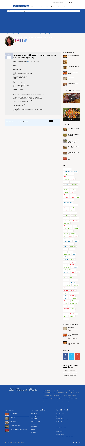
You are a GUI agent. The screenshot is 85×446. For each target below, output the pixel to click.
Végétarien (72, 316)
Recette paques (34, 426)
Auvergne (73, 194)
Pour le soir (73, 287)
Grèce (65, 249)
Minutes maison (59, 431)
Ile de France (67, 254)
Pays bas (66, 282)
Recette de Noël (34, 413)
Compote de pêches (14, 421)
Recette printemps (34, 427)
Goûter (65, 246)
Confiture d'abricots (14, 413)
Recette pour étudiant (35, 415)
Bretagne (66, 207)
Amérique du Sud (75, 181)
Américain (66, 181)
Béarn (72, 197)
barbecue (46, 6)
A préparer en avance (68, 174)
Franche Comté (67, 241)
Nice (73, 272)
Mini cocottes (72, 269)
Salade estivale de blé (73, 128)
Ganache (71, 243)
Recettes (33, 6)
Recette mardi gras (34, 424)
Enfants (70, 231)
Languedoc (71, 256)
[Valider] (79, 370)
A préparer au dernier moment (70, 171)
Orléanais (74, 274)
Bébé (78, 197)
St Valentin (66, 308)
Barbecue (66, 197)
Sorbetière (71, 305)
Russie (65, 298)
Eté (65, 236)
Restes (65, 295)
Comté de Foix (67, 220)
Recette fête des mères (35, 421)
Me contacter (59, 421)
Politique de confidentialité (62, 419)
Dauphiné (76, 228)
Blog (51, 6)
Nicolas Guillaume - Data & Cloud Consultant (65, 436)
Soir (65, 305)
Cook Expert (66, 223)
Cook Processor (67, 225)
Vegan (65, 316)
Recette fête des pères (35, 419)
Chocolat (74, 215)
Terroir (72, 311)
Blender (71, 199)
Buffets (72, 210)
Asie (72, 192)
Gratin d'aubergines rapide (73, 84)
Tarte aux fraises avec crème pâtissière (18, 429)
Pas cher (66, 280)
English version (70, 6)
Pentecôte (73, 282)
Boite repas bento (68, 202)
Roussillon (72, 295)
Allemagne (66, 179)
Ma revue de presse (60, 416)
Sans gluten (66, 300)
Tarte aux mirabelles (73, 55)
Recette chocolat (34, 418)
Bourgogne (74, 205)
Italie (65, 256)
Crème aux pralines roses (73, 158)
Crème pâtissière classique (15, 425)
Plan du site (58, 415)
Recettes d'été (39, 6)
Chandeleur (66, 215)
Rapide (65, 293)
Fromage (75, 241)
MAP (65, 264)
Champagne (73, 212)
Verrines (66, 318)
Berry (65, 199)
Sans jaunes (75, 300)
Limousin (66, 259)
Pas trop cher (74, 280)
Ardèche (73, 189)
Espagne (73, 233)
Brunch (72, 207)
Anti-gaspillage (67, 187)
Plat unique (75, 285)
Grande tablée (67, 168)
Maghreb (73, 262)
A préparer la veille (68, 176)
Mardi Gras (71, 264)
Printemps (66, 290)
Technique (66, 311)
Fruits (65, 243)
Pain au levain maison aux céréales (73, 147)
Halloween (72, 249)
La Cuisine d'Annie (60, 413)
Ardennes (66, 192)
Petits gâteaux (67, 285)
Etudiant (70, 236)
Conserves (75, 220)
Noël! (28, 61)
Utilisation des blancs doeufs (70, 313)
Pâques (70, 277)
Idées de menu (56, 6)
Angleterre (66, 184)
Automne (66, 194)
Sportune (58, 432)
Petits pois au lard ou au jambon (73, 135)
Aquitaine (66, 189)
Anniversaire (74, 184)
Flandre (71, 238)
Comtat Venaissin (74, 218)
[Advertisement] (42, 23)
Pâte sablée (12, 417)
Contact (63, 6)
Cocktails (66, 218)
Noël (78, 272)
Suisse (73, 308)
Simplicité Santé (73, 303)
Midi (65, 269)
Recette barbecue (34, 423)
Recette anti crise (74, 293)
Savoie (65, 303)
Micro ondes (74, 267)
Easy (65, 231)
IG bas (70, 251)
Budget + (66, 210)
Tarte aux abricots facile (73, 73)
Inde (74, 254)
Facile (76, 236)
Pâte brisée (71, 77)
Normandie (66, 274)
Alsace (73, 179)
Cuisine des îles (67, 228)
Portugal (66, 287)
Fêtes (65, 238)
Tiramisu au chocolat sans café (73, 153)
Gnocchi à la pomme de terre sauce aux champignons (74, 141)
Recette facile (33, 416)
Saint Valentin (73, 298)
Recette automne (34, 431)
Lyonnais (66, 262)
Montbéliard (66, 272)
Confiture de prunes (73, 66)
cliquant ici (66, 401)
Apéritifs (75, 187)
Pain (65, 277)
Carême (66, 212)
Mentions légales (59, 418)
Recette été (33, 429)
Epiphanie (66, 233)
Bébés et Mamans (60, 434)
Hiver (65, 251)
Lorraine (72, 259)
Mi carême (66, 267)
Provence (73, 290)
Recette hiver (33, 432)
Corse (75, 225)
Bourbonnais (66, 205)
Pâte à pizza (71, 61)
